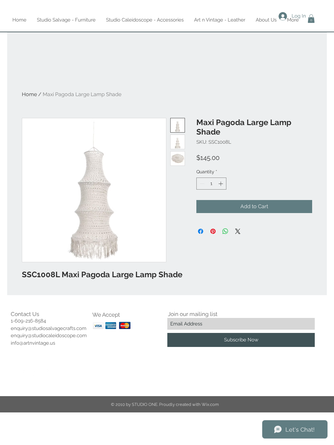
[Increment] (221, 183)
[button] (311, 18)
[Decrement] (201, 183)
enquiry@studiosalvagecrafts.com (48, 328)
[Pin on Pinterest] (213, 231)
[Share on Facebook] (201, 231)
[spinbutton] (211, 183)
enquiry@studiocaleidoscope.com (49, 335)
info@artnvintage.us (33, 343)
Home (29, 94)
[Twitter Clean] (34, 373)
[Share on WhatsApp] (225, 231)
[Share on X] (238, 231)
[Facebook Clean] (20, 373)
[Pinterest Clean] (47, 373)
